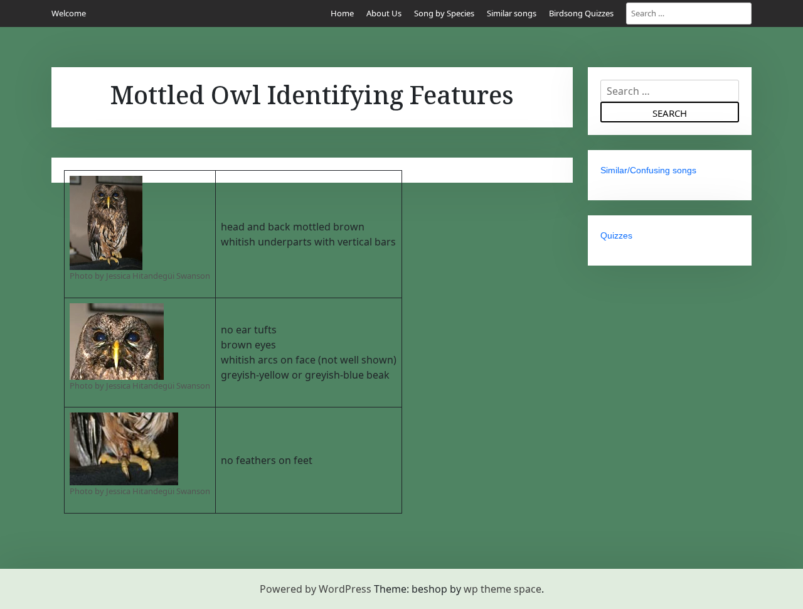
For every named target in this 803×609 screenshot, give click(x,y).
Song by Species (444, 13)
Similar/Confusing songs (648, 170)
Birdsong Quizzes (581, 13)
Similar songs (511, 13)
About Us (384, 13)
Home (342, 13)
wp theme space (502, 589)
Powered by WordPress (315, 589)
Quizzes (616, 235)
